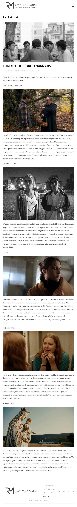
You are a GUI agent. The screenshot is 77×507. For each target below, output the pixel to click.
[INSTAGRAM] (59, 491)
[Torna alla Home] (21, 6)
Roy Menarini (11, 71)
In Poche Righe (49, 489)
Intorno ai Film (49, 493)
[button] (73, 6)
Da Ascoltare (49, 486)
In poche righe (36, 71)
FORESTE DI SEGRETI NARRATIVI (27, 66)
